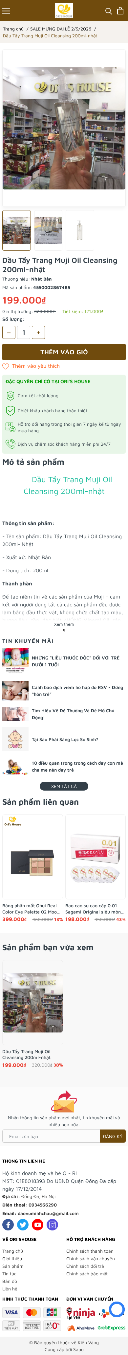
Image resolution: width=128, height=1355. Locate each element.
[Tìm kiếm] (108, 10)
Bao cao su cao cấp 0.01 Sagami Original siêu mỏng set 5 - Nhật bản (94, 908)
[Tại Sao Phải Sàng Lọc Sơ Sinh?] (15, 739)
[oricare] (64, 10)
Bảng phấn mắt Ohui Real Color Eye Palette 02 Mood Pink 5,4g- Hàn (30, 908)
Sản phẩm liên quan (40, 801)
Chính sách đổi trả (85, 1266)
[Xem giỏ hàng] (120, 10)
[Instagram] (52, 1224)
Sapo (78, 1349)
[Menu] (6, 11)
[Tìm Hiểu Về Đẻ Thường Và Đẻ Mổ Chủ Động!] (15, 714)
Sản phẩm (12, 1266)
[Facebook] (8, 1224)
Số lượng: (13, 319)
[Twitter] (23, 1224)
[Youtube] (37, 1224)
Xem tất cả (64, 786)
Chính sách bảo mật (87, 1273)
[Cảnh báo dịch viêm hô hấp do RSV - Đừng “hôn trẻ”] (15, 690)
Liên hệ (9, 1288)
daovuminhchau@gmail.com (48, 1213)
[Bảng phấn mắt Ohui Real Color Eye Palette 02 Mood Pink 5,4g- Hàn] (32, 856)
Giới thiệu (12, 1258)
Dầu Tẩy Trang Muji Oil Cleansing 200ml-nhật (26, 1054)
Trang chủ (12, 1251)
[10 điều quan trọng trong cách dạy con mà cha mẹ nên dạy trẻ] (15, 766)
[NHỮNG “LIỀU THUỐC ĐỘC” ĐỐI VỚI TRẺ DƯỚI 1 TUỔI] (15, 661)
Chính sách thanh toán (90, 1251)
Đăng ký (112, 1136)
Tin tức (9, 1273)
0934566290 (43, 1205)
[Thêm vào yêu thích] (31, 366)
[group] (64, 128)
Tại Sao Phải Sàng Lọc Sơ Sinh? (65, 739)
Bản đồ (9, 1281)
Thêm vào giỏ (64, 352)
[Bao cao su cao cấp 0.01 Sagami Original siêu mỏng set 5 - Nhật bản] (95, 856)
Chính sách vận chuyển (90, 1258)
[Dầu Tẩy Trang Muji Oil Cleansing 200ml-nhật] (32, 1002)
